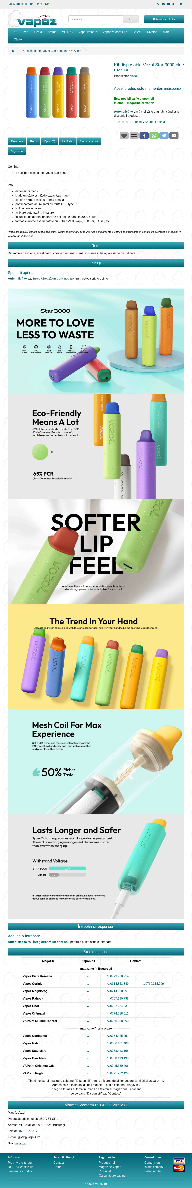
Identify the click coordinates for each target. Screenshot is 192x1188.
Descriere (17, 141)
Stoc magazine (89, 141)
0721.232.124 (119, 1073)
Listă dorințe (152, 1171)
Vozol (134, 76)
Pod (25, 32)
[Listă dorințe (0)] (181, 3)
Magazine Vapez (110, 1167)
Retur (33, 141)
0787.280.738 (119, 998)
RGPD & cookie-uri (20, 1167)
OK (47, 3)
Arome (52, 32)
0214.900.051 (119, 991)
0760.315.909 (154, 983)
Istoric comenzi (154, 1167)
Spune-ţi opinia (155, 121)
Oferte (18, 39)
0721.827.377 (28, 1131)
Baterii (137, 32)
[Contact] (163, 3)
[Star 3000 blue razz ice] (58, 92)
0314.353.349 (119, 983)
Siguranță (17, 151)
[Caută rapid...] (131, 19)
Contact (58, 1162)
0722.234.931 (119, 1006)
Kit (15, 32)
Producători (106, 1171)
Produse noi (107, 1162)
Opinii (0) (49, 141)
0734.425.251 (119, 1035)
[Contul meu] (174, 3)
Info (39, 3)
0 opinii (137, 121)
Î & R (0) (67, 141)
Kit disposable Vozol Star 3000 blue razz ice (52, 50)
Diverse (152, 32)
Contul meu (152, 1162)
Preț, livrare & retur (20, 1162)
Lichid (38, 32)
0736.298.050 (119, 1021)
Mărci (166, 32)
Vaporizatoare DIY (115, 32)
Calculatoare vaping (112, 1175)
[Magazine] (168, 3)
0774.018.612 (119, 1013)
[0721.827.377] (158, 3)
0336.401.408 (119, 1043)
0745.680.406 (119, 1065)
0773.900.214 (119, 976)
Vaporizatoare (88, 32)
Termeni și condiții (20, 1171)
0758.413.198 (119, 1050)
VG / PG (67, 32)
